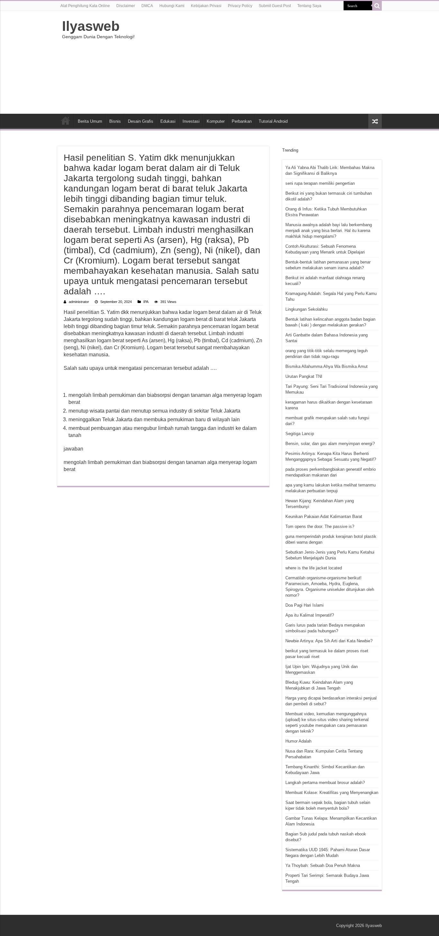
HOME (65, 120)
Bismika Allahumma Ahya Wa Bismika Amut (326, 366)
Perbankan (242, 121)
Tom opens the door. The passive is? (319, 526)
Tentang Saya (309, 6)
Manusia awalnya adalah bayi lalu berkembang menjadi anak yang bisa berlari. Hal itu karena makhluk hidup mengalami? (328, 230)
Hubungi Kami (171, 6)
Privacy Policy (240, 6)
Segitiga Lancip (299, 433)
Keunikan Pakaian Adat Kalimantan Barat (323, 516)
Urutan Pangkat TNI (303, 376)
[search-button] (377, 6)
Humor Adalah (298, 741)
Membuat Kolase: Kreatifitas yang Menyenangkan (331, 792)
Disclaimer (125, 6)
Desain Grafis (140, 121)
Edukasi (167, 121)
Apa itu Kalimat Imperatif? (309, 615)
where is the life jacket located (313, 568)
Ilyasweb (91, 26)
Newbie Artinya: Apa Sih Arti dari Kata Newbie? (328, 640)
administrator (79, 302)
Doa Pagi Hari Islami (304, 605)
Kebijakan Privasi (206, 6)
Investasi (191, 121)
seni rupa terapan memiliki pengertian (320, 183)
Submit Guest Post (275, 6)
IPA (145, 302)
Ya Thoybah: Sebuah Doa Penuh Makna (322, 865)
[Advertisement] (260, 62)
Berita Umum (90, 121)
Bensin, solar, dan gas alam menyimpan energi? (330, 443)
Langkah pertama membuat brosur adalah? (325, 782)
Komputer (216, 121)
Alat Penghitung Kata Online (85, 6)
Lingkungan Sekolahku (306, 309)
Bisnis (115, 121)
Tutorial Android (273, 121)
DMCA (147, 6)
